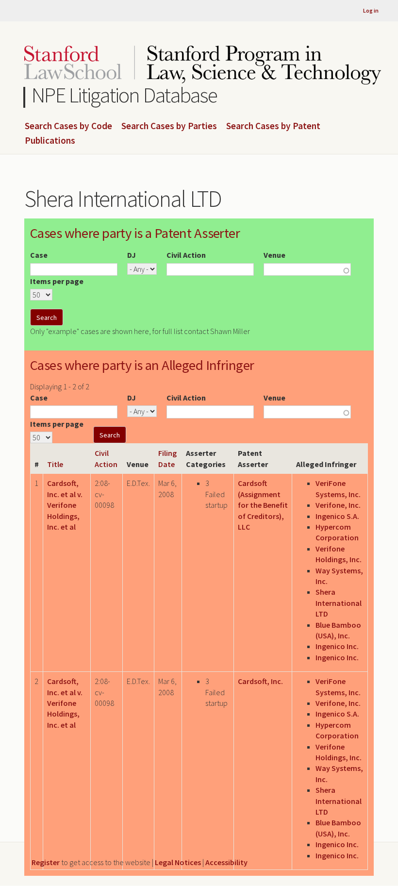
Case (39, 255)
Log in (371, 10)
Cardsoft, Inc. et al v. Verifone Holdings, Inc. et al (65, 505)
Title (55, 464)
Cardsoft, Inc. (260, 681)
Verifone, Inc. (338, 505)
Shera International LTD (338, 603)
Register (46, 862)
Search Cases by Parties (169, 126)
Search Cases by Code (68, 126)
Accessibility (226, 862)
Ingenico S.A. (337, 516)
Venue (274, 255)
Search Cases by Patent (273, 126)
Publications (50, 140)
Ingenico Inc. (337, 646)
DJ (131, 255)
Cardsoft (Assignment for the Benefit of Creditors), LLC (263, 505)
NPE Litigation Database (124, 95)
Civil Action (186, 255)
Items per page (56, 281)
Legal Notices (178, 862)
